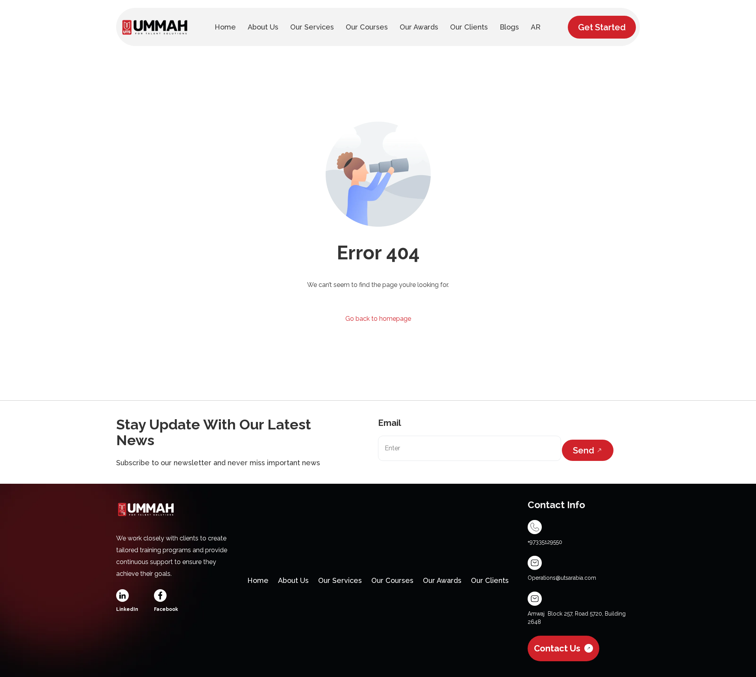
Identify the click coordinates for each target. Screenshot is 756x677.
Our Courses (392, 580)
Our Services (340, 580)
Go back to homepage (378, 318)
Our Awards (442, 580)
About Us (293, 580)
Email (389, 423)
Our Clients (490, 580)
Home (258, 580)
